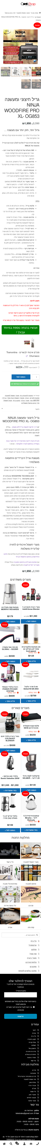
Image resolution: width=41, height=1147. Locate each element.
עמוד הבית (34, 13)
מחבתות (33, 1073)
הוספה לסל (21, 377)
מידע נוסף (32, 661)
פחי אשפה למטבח (30, 1079)
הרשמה (20, 1016)
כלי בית (34, 941)
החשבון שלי (32, 1048)
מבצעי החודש (31, 1097)
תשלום (33, 1045)
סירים (34, 1070)
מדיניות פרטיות (31, 1051)
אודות (34, 1033)
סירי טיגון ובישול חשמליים (30, 403)
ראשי (34, 1030)
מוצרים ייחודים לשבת (31, 565)
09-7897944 (29, 1110)
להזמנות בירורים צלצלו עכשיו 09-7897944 (23, 384)
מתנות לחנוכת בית (26, 395)
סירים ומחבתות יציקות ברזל (27, 1076)
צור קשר (33, 1060)
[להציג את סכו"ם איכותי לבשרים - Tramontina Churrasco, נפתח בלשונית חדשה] (27, 356)
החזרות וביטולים (30, 1054)
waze (31, 1144)
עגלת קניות (32, 1042)
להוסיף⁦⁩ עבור (26, 367)
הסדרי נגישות (31, 1057)
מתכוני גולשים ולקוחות (27, 970)
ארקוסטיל (33, 945)
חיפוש (11, 1144)
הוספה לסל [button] (10, 621)
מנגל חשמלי (7, 400)
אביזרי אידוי (32, 1085)
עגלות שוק (32, 1082)
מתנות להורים (34, 398)
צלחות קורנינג (31, 962)
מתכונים (33, 966)
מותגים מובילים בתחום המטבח (25, 562)
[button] (30, 342)
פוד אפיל (33, 953)
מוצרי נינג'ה (25, 400)
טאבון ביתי (16, 400)
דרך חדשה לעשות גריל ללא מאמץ (24, 427)
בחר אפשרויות (10, 790)
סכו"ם (34, 1088)
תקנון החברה (32, 1039)
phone (37, 1144)
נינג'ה (27, 398)
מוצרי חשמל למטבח (23, 13)
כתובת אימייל (20, 990)
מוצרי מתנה (32, 1100)
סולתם (34, 949)
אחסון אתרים (21, 1139)
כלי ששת (33, 1091)
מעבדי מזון (32, 1094)
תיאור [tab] (37, 409)
